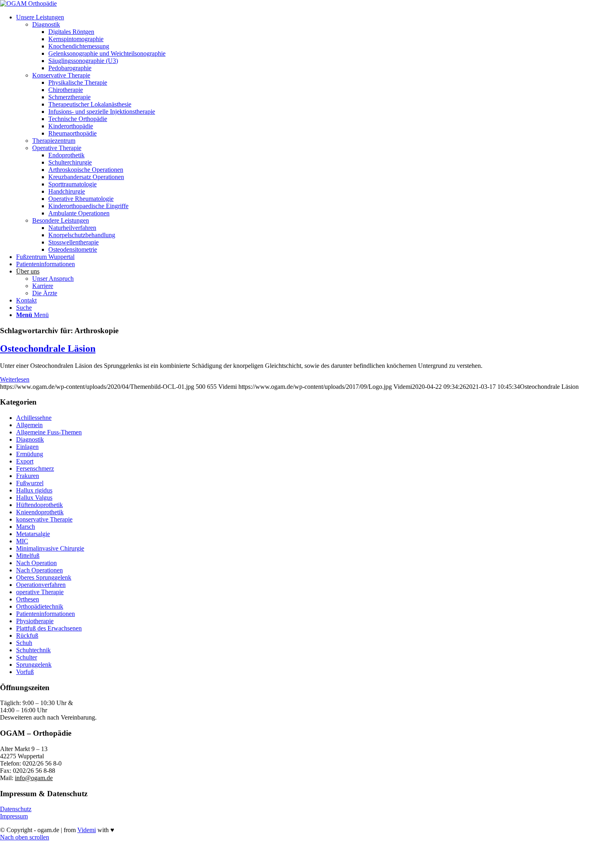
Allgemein (29, 425)
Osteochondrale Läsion (47, 348)
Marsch (25, 526)
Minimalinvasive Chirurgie (50, 548)
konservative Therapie (44, 519)
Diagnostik (30, 439)
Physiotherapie (35, 621)
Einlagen (27, 446)
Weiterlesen (14, 379)
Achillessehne (34, 417)
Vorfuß (25, 671)
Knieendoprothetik (40, 512)
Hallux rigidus (34, 490)
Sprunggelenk (34, 664)
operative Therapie (40, 591)
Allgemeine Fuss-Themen (49, 432)
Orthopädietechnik (39, 606)
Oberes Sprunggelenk (43, 577)
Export (24, 461)
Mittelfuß (27, 555)
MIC (22, 541)
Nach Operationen (39, 570)
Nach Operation (36, 562)
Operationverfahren (41, 584)
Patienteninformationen (45, 613)
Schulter (26, 657)
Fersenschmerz (35, 468)
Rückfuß (27, 635)
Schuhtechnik (33, 650)
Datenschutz (15, 809)
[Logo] (28, 3)
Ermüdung (29, 454)
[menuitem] (304, 133)
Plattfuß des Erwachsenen (49, 628)
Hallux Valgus (34, 497)
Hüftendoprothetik (39, 504)
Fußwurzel (29, 483)
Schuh (24, 642)
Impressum (14, 816)
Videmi (86, 829)
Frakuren (27, 475)
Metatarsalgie (33, 533)
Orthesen (27, 599)
